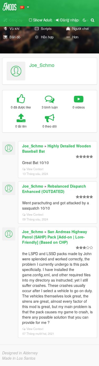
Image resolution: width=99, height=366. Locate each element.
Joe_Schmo (41, 64)
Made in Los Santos (18, 358)
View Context (34, 169)
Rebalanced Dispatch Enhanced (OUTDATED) (54, 188)
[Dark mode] (84, 19)
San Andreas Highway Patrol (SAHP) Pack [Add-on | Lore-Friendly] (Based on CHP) (54, 237)
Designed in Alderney (20, 352)
